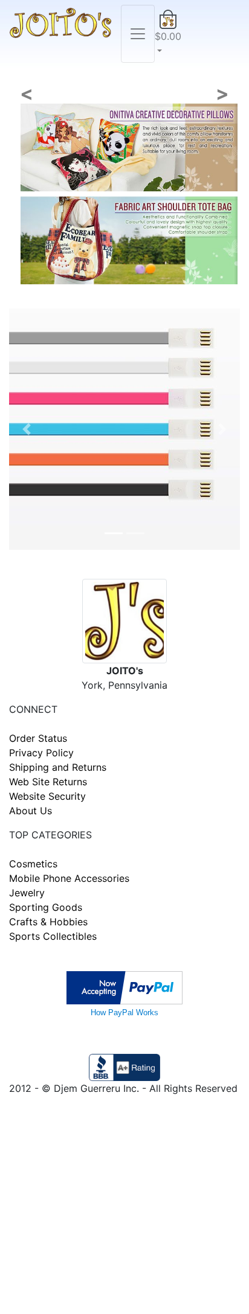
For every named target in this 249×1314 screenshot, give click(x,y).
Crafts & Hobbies (48, 922)
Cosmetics (33, 864)
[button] (168, 34)
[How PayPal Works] (124, 987)
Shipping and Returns (57, 767)
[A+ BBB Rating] (124, 1066)
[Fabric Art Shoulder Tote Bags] (129, 239)
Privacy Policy (41, 753)
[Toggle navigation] (138, 34)
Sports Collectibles (53, 936)
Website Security (47, 796)
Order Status (38, 738)
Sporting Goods (45, 907)
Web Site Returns (48, 782)
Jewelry (27, 893)
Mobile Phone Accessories (69, 878)
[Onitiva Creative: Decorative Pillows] (129, 146)
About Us (30, 811)
